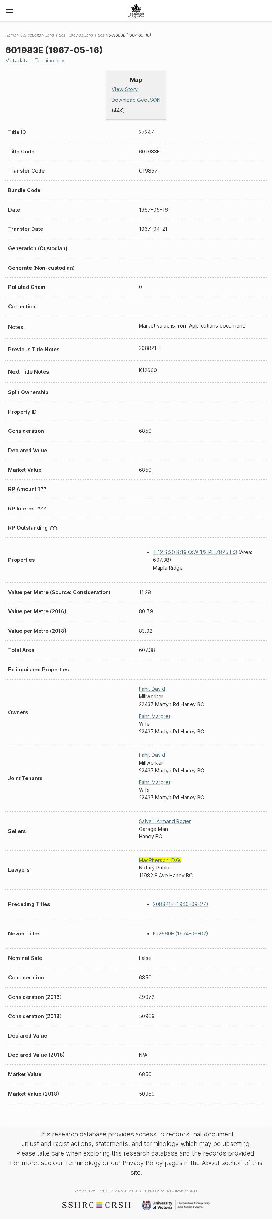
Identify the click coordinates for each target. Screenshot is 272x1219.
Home (10, 35)
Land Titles (55, 35)
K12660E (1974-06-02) (180, 933)
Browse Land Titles (86, 35)
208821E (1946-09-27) (180, 904)
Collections (30, 35)
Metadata (17, 60)
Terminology (49, 60)
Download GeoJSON (136, 100)
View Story (125, 89)
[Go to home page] (136, 10)
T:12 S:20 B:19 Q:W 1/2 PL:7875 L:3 (195, 552)
